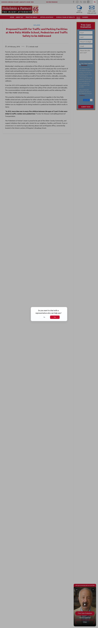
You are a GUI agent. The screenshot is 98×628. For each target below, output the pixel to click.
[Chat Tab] (49, 314)
